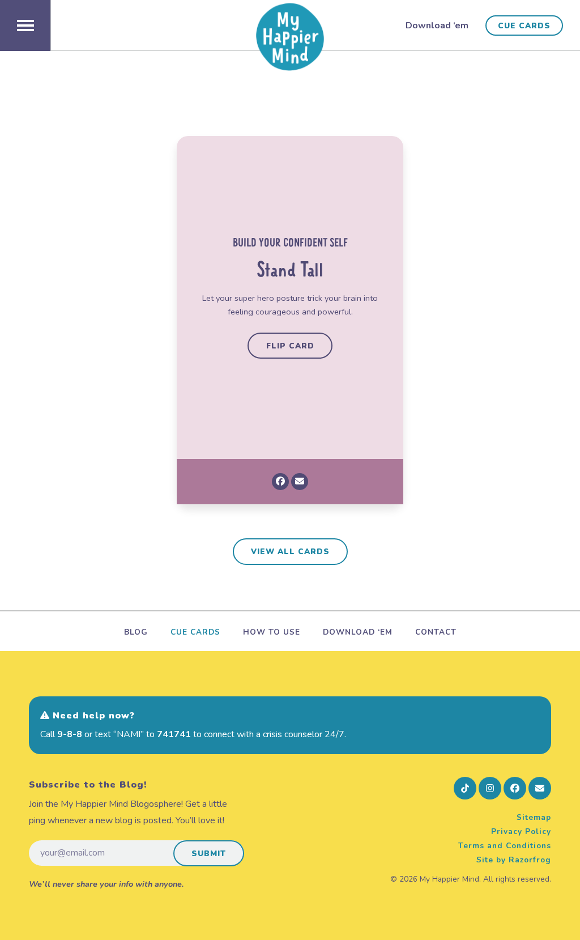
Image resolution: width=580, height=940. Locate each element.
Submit (208, 853)
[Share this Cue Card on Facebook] (280, 481)
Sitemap (534, 817)
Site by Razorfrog (513, 859)
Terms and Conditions (504, 845)
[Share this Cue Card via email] (299, 481)
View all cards (290, 551)
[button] (25, 25)
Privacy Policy (521, 831)
